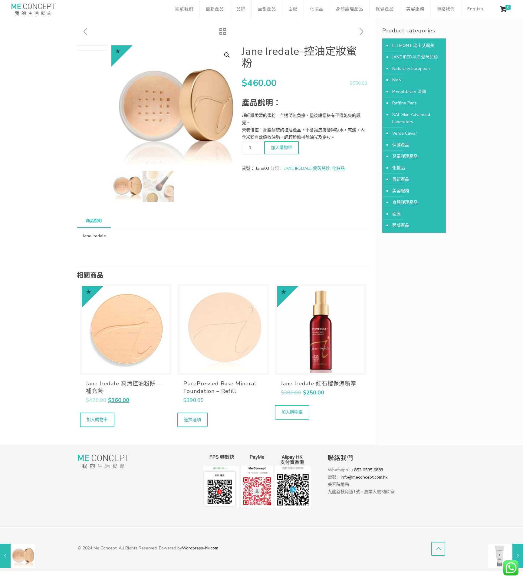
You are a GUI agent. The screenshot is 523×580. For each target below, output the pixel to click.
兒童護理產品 (405, 156)
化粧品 (338, 168)
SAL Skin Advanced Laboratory (411, 118)
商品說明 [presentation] (94, 220)
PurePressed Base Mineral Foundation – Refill (219, 387)
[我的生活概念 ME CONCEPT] (33, 9)
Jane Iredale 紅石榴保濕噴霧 (318, 383)
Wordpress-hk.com (200, 548)
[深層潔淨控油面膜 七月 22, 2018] (505, 556)
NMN (397, 80)
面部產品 (400, 225)
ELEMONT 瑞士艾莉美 (413, 45)
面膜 (396, 214)
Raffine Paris (404, 103)
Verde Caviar (404, 133)
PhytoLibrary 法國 (409, 91)
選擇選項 (192, 420)
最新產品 (400, 179)
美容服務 (400, 191)
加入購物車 (281, 147)
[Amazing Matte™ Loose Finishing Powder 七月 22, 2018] (17, 556)
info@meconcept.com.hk (365, 477)
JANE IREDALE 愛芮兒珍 (307, 168)
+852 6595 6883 (367, 470)
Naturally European (411, 68)
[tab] (94, 221)
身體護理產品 (405, 202)
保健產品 (400, 145)
